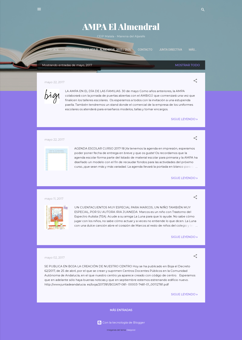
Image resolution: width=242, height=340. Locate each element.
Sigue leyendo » (184, 119)
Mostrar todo (187, 65)
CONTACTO (145, 49)
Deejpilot (131, 330)
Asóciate (52, 49)
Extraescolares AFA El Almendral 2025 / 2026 (98, 49)
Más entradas (121, 310)
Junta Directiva (170, 49)
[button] (195, 81)
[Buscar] (203, 10)
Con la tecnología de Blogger (123, 322)
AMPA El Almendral (121, 26)
